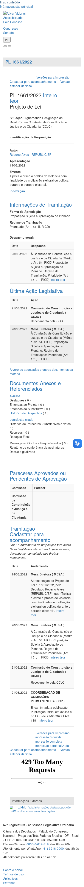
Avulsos (15, 396)
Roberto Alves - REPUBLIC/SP (30, 154)
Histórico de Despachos (26, 413)
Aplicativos (10, 878)
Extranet (9, 883)
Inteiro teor (57, 279)
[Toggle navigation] (5, 46)
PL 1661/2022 (18, 62)
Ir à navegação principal (16, 6)
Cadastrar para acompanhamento (34, 81)
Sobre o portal (13, 870)
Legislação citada (21, 419)
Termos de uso (13, 874)
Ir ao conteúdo (10, 2)
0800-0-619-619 (37, 844)
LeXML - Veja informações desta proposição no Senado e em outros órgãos (44, 809)
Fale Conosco (12, 22)
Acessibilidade (13, 17)
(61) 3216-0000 (53, 848)
